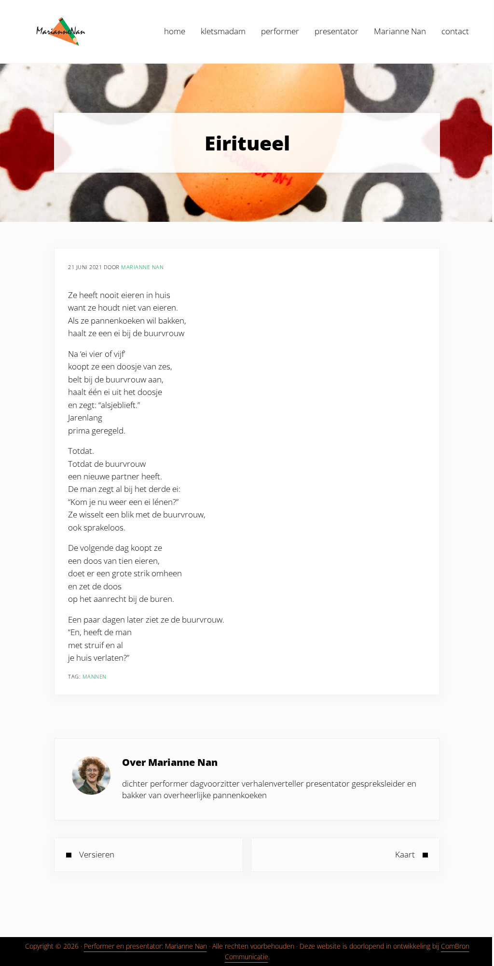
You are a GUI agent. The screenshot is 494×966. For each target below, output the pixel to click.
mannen (94, 676)
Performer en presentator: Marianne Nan (145, 946)
